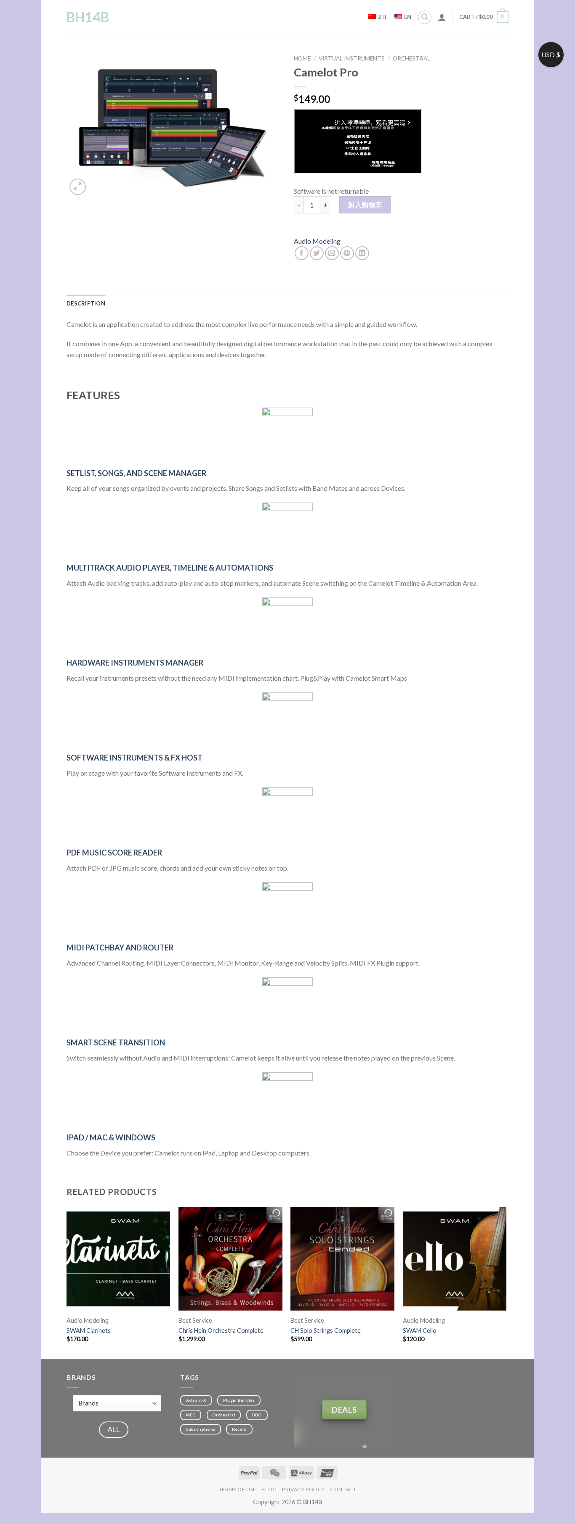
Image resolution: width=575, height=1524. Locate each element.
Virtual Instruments (352, 58)
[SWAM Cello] (455, 1259)
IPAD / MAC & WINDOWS (111, 1137)
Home (302, 58)
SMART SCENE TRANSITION (116, 1042)
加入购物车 (365, 204)
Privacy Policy (303, 1489)
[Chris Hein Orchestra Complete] (230, 1259)
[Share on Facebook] (302, 253)
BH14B (88, 17)
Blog (269, 1489)
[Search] (424, 17)
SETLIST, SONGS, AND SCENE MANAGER (136, 473)
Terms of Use (237, 1489)
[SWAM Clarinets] (118, 1259)
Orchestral (411, 58)
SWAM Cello (420, 1330)
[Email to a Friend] (332, 253)
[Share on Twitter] (317, 253)
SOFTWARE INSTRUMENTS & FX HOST (134, 757)
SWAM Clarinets (89, 1330)
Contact (343, 1489)
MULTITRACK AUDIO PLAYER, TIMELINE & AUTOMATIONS (170, 567)
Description (86, 303)
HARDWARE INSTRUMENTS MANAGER (135, 662)
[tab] (86, 303)
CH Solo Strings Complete (325, 1330)
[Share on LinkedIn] (362, 253)
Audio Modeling (317, 241)
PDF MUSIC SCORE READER (114, 852)
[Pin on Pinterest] (347, 253)
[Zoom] (77, 187)
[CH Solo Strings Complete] (342, 1259)
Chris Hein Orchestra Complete (221, 1330)
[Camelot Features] (287, 433)
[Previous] (67, 1282)
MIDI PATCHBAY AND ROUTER (120, 947)
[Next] (506, 1282)
